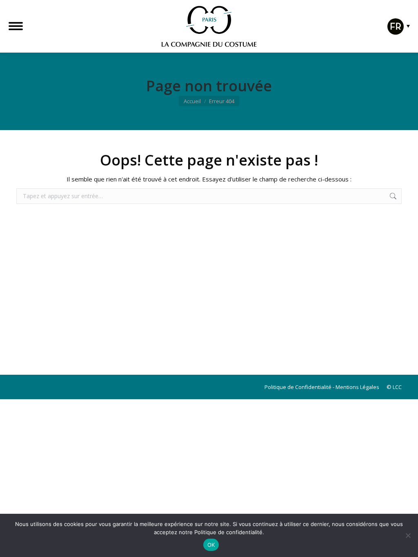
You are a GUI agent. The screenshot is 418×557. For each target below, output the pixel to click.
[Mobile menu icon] (15, 26)
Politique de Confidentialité (298, 387)
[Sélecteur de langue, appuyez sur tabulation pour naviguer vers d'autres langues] (396, 31)
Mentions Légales (357, 387)
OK (211, 545)
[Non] (408, 535)
